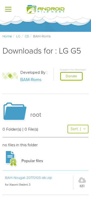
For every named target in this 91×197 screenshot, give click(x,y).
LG (18, 36)
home (7, 36)
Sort (76, 129)
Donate (71, 76)
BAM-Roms (30, 79)
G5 (27, 36)
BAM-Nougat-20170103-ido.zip (28, 178)
